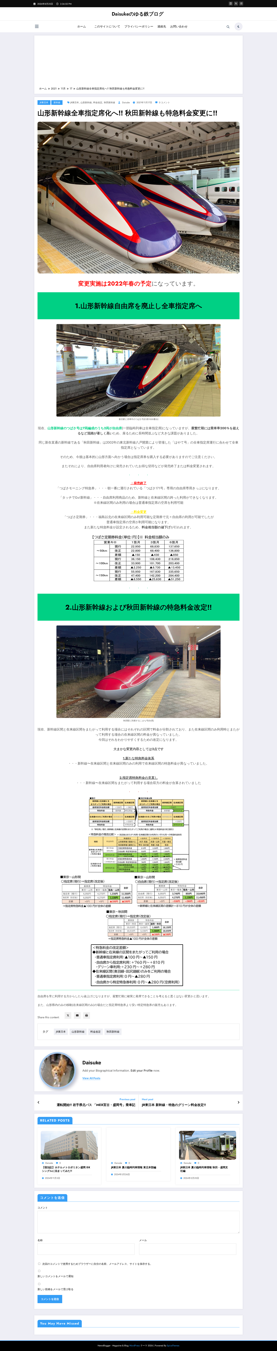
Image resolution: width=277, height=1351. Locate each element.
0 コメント (164, 102)
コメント (43, 1208)
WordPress (134, 1345)
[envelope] (77, 1015)
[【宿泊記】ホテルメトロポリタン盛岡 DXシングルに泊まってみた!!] (69, 1145)
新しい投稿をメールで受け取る (55, 1289)
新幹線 (57, 102)
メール (143, 1240)
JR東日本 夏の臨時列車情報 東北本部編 (133, 1167)
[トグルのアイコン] (36, 26)
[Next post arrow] (238, 1102)
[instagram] (241, 3)
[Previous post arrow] (39, 1102)
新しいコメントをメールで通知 (55, 1276)
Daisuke (126, 102)
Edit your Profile (142, 1070)
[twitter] (68, 1015)
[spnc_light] (239, 26)
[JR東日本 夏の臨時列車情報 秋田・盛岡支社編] (207, 1145)
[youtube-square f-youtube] (231, 3)
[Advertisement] (138, 62)
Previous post (127, 1099)
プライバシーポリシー (138, 26)
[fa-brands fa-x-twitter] (236, 3)
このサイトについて (107, 26)
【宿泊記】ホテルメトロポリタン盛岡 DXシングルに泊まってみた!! (66, 1169)
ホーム (81, 26)
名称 (40, 1240)
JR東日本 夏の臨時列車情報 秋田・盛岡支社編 (204, 1169)
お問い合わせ (179, 26)
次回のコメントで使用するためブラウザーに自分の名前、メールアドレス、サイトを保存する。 (97, 1264)
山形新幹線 (86, 102)
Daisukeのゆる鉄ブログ (138, 13)
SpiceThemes (173, 1345)
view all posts (91, 1078)
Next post (147, 1099)
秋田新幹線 (109, 102)
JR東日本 (44, 102)
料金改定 (97, 102)
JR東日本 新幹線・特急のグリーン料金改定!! (174, 1105)
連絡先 (161, 26)
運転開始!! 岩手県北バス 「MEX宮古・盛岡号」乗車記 (96, 1105)
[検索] (228, 27)
